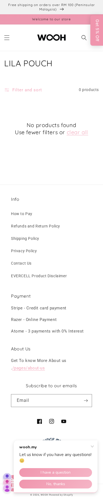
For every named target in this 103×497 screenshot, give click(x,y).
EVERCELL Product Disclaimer (39, 276)
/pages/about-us (28, 368)
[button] (7, 38)
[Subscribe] (86, 400)
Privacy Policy (24, 251)
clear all (77, 132)
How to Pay (21, 214)
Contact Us (21, 263)
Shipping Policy (25, 238)
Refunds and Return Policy (35, 226)
